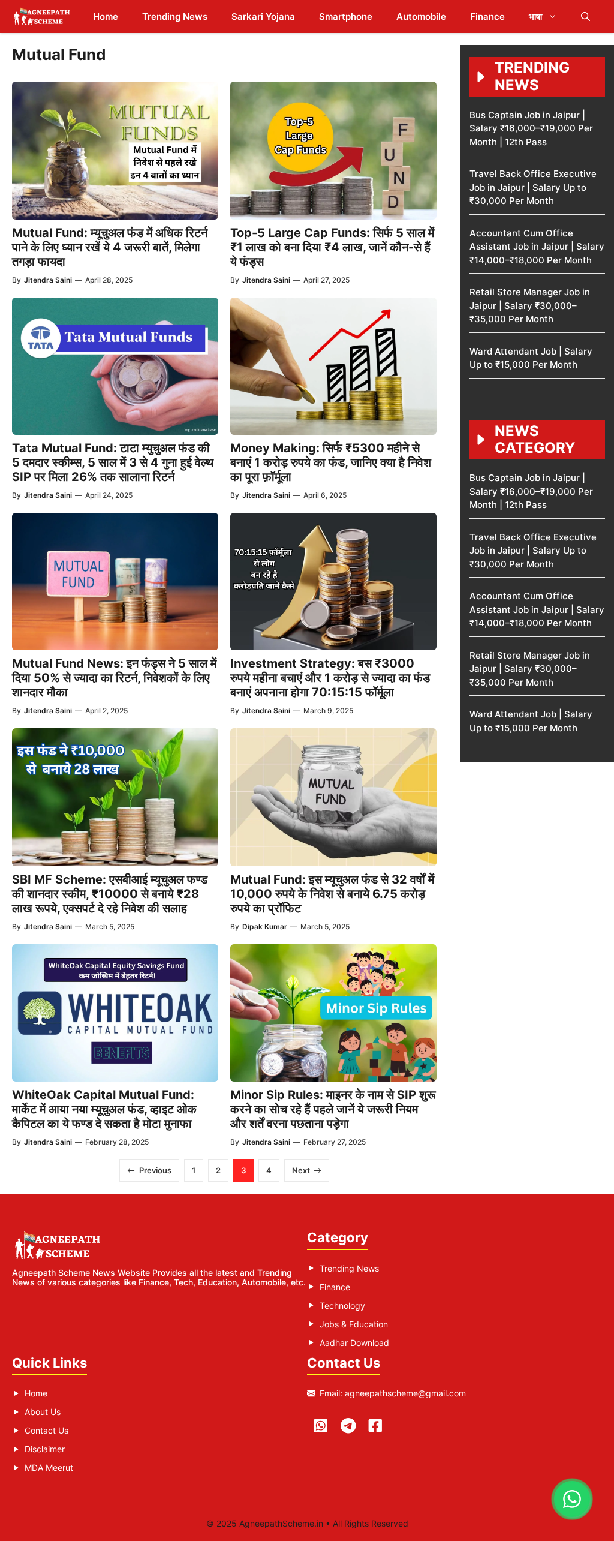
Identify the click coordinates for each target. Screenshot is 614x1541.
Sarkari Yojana (263, 16)
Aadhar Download (354, 1343)
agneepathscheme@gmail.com (405, 1393)
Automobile (421, 16)
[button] (585, 16)
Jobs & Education (354, 1324)
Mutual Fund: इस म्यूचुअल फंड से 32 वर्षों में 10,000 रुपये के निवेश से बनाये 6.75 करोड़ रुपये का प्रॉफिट (332, 893)
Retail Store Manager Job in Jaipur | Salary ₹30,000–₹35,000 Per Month (529, 305)
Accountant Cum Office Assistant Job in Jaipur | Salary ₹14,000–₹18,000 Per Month (536, 246)
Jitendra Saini (48, 279)
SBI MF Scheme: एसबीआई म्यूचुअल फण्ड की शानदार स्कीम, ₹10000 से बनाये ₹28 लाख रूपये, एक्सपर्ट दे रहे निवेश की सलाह (109, 893)
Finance (487, 16)
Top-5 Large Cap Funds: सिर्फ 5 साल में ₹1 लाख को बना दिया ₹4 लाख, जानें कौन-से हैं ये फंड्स (332, 247)
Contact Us (46, 1430)
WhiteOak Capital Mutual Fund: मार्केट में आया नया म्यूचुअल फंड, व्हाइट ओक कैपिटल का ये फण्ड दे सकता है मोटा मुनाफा (104, 1109)
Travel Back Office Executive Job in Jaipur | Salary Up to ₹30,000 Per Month (533, 187)
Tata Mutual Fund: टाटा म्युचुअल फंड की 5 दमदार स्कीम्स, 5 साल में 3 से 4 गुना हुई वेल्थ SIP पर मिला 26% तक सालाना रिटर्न (112, 462)
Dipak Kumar (264, 926)
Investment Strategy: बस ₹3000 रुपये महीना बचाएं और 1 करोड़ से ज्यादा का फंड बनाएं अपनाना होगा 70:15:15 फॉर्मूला (330, 677)
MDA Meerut (49, 1467)
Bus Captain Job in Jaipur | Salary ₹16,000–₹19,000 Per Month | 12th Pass (531, 128)
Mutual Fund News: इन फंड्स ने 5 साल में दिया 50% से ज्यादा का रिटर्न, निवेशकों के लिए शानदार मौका (114, 677)
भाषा (535, 16)
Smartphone (345, 16)
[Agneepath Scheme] (43, 16)
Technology (342, 1305)
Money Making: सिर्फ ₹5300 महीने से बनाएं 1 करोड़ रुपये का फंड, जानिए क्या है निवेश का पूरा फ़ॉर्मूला (330, 462)
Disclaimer (45, 1449)
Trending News (174, 16)
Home (105, 16)
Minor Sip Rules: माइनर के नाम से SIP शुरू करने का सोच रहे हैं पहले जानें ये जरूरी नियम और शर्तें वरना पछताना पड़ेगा (333, 1109)
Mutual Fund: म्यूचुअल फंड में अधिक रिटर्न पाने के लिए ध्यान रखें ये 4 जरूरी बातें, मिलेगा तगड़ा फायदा (109, 247)
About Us (43, 1412)
